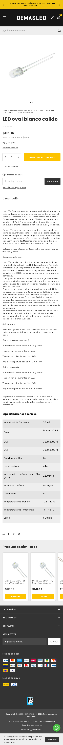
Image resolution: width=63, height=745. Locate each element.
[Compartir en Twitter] (13, 534)
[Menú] (5, 18)
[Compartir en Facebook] (8, 534)
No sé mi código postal (14, 187)
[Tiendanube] (31, 730)
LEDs (35, 110)
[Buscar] (59, 31)
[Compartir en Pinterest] (19, 534)
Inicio (5, 110)
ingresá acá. (50, 721)
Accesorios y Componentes (20, 110)
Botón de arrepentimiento (31, 725)
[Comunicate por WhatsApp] (56, 728)
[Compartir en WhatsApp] (4, 534)
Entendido (52, 739)
